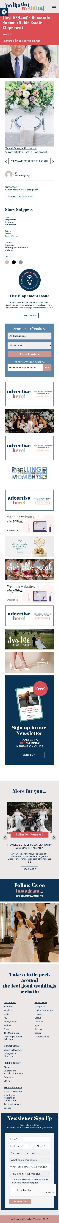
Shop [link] (6, 1029)
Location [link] (39, 1021)
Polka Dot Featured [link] (29, 834)
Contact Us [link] (9, 1077)
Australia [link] (9, 245)
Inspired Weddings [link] (28, 40)
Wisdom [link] (8, 1010)
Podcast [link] (8, 1025)
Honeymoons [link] (10, 1021)
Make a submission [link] (13, 1091)
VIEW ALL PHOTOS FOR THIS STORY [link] (29, 161)
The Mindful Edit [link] (12, 1033)
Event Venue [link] (11, 236)
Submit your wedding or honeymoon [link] (10, 1098)
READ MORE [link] (29, 315)
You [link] (5, 1018)
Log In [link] (7, 1081)
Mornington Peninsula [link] (16, 247)
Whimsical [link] (10, 225)
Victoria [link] (9, 250)
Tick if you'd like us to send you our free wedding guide (30, 1181)
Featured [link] (9, 40)
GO (47, 367)
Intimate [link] (9, 222)
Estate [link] (8, 234)
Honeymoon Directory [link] (10, 1055)
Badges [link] (7, 1108)
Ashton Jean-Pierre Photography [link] (21, 190)
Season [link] (38, 1033)
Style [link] (37, 1025)
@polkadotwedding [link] (29, 895)
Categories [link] (40, 1006)
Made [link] (6, 1014)
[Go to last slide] (5, 837)
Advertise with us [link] (12, 1104)
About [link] (7, 1067)
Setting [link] (38, 1029)
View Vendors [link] (29, 354)
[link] (4, 12)
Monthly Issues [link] (42, 1037)
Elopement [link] (10, 219)
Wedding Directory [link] (13, 1050)
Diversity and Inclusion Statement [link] (13, 1072)
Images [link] (38, 1014)
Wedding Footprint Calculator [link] (13, 1038)
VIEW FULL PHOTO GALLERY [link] (21, 196)
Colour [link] (38, 1018)
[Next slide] (53, 837)
